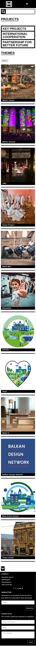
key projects (14, 28)
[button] (27, 3)
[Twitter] (18, 588)
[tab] (18, 28)
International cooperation (15, 35)
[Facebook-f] (14, 588)
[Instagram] (16, 588)
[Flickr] (22, 588)
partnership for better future (17, 43)
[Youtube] (20, 588)
